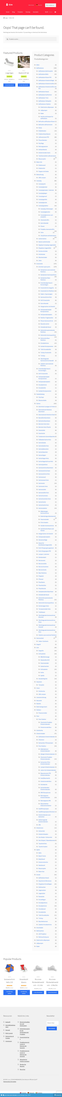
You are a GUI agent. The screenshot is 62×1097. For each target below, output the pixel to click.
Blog (13, 12)
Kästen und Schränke (44, 242)
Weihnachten (40, 931)
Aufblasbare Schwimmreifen (46, 83)
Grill (37, 647)
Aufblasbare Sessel (44, 91)
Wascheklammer (43, 921)
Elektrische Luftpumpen (47, 107)
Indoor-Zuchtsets (43, 641)
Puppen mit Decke (44, 171)
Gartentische (42, 502)
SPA (40, 825)
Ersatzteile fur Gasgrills (47, 288)
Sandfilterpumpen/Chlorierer (47, 812)
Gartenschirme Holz (46, 297)
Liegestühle (42, 893)
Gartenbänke (42, 442)
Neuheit (38, 703)
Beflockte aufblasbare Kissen (47, 121)
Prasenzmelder (43, 713)
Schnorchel (42, 831)
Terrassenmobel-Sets (45, 609)
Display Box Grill (45, 660)
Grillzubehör (42, 654)
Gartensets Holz (43, 486)
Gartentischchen (43, 495)
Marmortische (42, 570)
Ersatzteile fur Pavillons (47, 291)
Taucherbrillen (43, 843)
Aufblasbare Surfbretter (45, 95)
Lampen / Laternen (44, 554)
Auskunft (7, 1022)
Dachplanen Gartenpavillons (48, 275)
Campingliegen (43, 193)
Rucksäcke (41, 896)
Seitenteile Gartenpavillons (48, 335)
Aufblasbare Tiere (43, 98)
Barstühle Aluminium (44, 418)
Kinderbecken (42, 131)
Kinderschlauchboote (44, 134)
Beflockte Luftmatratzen (45, 124)
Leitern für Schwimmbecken (48, 770)
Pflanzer (41, 579)
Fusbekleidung (40, 394)
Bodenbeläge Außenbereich (48, 516)
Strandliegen (42, 899)
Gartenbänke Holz (44, 446)
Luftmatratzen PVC (44, 137)
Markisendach (42, 557)
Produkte (20, 12)
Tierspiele (41, 685)
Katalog (28, 12)
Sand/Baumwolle (45, 778)
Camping (38, 181)
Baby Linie (39, 162)
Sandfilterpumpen (44, 808)
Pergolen (41, 576)
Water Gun (41, 871)
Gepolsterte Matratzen (45, 881)
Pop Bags (41, 143)
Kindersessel (42, 165)
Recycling (22, 1069)
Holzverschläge (43, 540)
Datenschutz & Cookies (9, 1081)
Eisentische (42, 433)
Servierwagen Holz (44, 606)
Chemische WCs (45, 220)
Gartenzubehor (43, 508)
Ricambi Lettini (45, 324)
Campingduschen (45, 212)
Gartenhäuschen (43, 452)
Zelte (42, 232)
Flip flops (41, 397)
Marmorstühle (42, 563)
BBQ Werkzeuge (45, 657)
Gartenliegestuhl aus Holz (46, 461)
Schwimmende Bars (46, 727)
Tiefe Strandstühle (46, 349)
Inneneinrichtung (41, 697)
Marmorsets (42, 560)
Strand (38, 874)
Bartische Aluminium (44, 421)
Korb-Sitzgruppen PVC (45, 551)
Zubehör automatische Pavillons (48, 635)
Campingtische (43, 202)
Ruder (42, 113)
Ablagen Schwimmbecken (48, 754)
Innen (38, 688)
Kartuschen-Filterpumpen (46, 743)
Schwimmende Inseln (44, 152)
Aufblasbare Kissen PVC (45, 77)
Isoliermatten (42, 238)
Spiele (38, 850)
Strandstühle (42, 388)
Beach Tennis (42, 856)
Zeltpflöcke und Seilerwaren (48, 235)
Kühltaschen (42, 887)
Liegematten (42, 890)
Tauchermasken (43, 846)
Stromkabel (39, 927)
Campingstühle (43, 199)
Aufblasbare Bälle (43, 74)
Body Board (42, 859)
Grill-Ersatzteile (45, 300)
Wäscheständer (43, 257)
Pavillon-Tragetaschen (47, 317)
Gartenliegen (42, 455)
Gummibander (44, 223)
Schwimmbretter (43, 862)
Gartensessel (42, 477)
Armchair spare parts (44, 267)
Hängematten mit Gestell (48, 306)
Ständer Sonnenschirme (47, 525)
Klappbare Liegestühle (45, 248)
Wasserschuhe (42, 400)
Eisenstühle (42, 430)
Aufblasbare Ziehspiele (45, 101)
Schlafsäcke (42, 254)
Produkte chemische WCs (47, 229)
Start (6, 18)
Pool (37, 716)
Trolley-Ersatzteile (46, 352)
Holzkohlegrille (43, 678)
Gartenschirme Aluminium (46, 467)
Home (7, 12)
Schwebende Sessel (46, 327)
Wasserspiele (42, 159)
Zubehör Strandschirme (45, 924)
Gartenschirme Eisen (44, 471)
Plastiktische (42, 588)
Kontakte (35, 12)
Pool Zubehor (42, 719)
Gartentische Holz (44, 505)
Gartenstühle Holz (44, 492)
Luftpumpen (44, 110)
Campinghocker (43, 187)
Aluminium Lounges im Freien (47, 406)
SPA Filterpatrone (45, 792)
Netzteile (39, 700)
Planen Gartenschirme (47, 321)
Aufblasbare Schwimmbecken (47, 736)
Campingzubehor (43, 205)
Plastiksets (42, 582)
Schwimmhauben (43, 834)
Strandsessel (42, 909)
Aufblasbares (40, 68)
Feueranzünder (45, 519)
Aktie (37, 65)
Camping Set (42, 184)
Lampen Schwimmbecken (48, 767)
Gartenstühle (42, 489)
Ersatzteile (39, 263)
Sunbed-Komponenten (47, 346)
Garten (38, 403)
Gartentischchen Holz (45, 499)
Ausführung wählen (9, 992)
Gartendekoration (44, 449)
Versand (7, 1030)
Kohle (42, 672)
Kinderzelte (42, 168)
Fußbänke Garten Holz (45, 439)
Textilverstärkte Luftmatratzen (47, 156)
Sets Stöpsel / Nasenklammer (47, 840)
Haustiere (39, 682)
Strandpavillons (43, 903)
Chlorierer (41, 740)
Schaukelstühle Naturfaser (46, 591)
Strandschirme (45, 343)
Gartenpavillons (43, 464)
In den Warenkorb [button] (9, 85)
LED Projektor (42, 934)
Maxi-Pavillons (43, 573)
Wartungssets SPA (46, 800)
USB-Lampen (42, 177)
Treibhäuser (42, 612)
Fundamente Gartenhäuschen (47, 436)
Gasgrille (41, 650)
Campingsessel (43, 196)
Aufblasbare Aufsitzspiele (46, 71)
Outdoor (38, 710)
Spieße (42, 675)
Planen (42, 226)
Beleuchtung (40, 174)
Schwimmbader (40, 733)
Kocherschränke (43, 251)
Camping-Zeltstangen (47, 209)
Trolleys (43, 355)
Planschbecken (43, 140)
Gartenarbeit (40, 638)
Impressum (8, 1041)
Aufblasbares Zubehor (45, 104)
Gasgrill (38, 644)
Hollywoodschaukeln (46, 314)
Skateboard (42, 865)
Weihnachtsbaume (44, 937)
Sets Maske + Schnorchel (45, 837)
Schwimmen (39, 828)
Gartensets (42, 483)
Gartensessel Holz (44, 480)
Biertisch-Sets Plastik (45, 427)
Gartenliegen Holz (44, 458)
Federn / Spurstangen (46, 294)
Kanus (40, 128)
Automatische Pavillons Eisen (47, 414)
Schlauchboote (43, 149)
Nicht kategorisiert (41, 707)
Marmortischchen (43, 566)
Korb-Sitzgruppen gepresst (46, 548)
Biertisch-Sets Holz (44, 424)
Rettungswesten (43, 146)
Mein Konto (31, 5)
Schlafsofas (42, 691)
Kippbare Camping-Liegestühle (47, 245)
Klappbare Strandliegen (45, 884)
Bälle (40, 853)
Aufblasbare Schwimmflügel (46, 80)
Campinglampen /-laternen (46, 190)
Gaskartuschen (45, 666)
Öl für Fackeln (44, 522)
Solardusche (44, 784)
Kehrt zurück (9, 1033)
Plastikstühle (42, 585)
